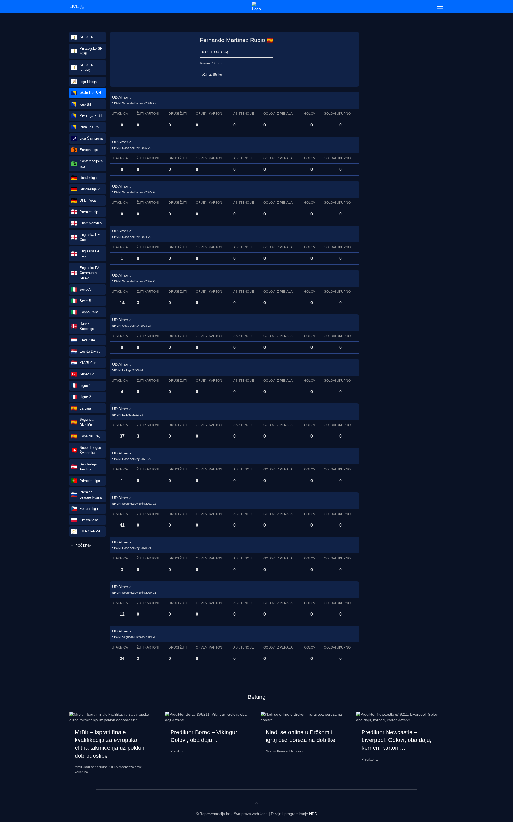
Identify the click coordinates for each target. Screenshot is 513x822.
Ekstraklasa (89, 520)
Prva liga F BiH (91, 116)
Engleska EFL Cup (91, 237)
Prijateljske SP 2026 (91, 51)
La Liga (85, 408)
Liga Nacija (88, 82)
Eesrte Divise (90, 351)
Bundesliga (88, 178)
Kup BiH (86, 104)
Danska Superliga (87, 326)
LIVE (74, 6)
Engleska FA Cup (89, 253)
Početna (83, 545)
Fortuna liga (89, 509)
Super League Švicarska (90, 450)
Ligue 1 (85, 386)
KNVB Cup (88, 363)
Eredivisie (87, 340)
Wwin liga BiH (90, 93)
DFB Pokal (88, 200)
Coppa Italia (89, 312)
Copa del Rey (90, 436)
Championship (91, 223)
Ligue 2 (85, 397)
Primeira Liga (90, 481)
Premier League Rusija (91, 494)
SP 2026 (86, 37)
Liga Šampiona (91, 138)
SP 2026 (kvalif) (86, 67)
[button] (440, 6)
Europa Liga (89, 150)
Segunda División (86, 422)
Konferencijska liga (91, 163)
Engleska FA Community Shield (89, 273)
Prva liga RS (89, 127)
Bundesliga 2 (90, 189)
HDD (313, 814)
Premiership (89, 212)
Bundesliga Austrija (88, 467)
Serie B (85, 301)
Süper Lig (87, 374)
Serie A (85, 289)
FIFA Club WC (91, 531)
